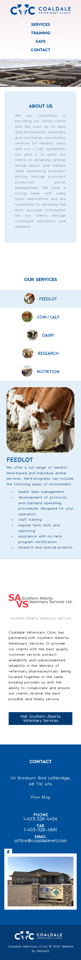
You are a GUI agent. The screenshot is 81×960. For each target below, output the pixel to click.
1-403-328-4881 (40, 830)
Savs (41, 42)
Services (40, 25)
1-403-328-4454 (40, 819)
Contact (41, 50)
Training (40, 33)
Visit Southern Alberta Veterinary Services (40, 719)
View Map (40, 797)
